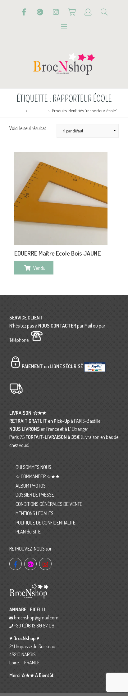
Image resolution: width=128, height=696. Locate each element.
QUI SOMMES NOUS (33, 467)
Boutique (38, 110)
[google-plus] (30, 564)
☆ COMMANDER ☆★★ (38, 476)
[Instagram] (56, 12)
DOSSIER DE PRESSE (35, 495)
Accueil (17, 110)
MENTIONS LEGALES (34, 513)
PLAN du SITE (28, 532)
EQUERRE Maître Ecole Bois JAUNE (57, 253)
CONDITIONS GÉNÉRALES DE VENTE (49, 504)
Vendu (39, 268)
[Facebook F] (24, 12)
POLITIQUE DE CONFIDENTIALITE (45, 523)
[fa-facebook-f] (15, 564)
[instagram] (45, 564)
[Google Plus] (40, 12)
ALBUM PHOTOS (31, 486)
